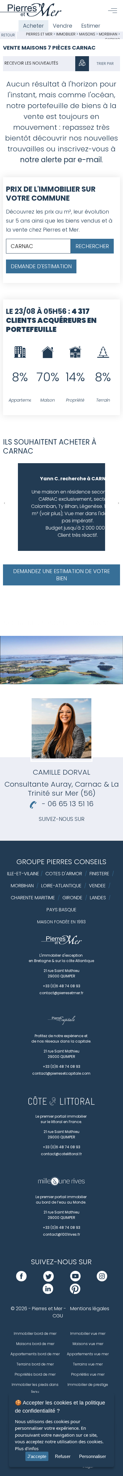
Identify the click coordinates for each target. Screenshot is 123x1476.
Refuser (62, 1456)
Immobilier (66, 34)
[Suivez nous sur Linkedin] (47, 1292)
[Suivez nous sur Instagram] (102, 1279)
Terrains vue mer (88, 1364)
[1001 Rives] (61, 1184)
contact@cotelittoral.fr (61, 1153)
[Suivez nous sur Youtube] (75, 1279)
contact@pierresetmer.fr (61, 992)
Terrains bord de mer (35, 1364)
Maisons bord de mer (35, 1343)
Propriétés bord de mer (35, 1374)
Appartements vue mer (88, 1353)
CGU (58, 1315)
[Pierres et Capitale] (61, 1023)
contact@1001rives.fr (61, 1234)
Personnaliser (92, 1456)
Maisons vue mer (88, 1343)
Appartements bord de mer (35, 1353)
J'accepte (36, 1456)
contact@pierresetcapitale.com (61, 1073)
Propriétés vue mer (87, 1374)
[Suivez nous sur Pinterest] (75, 1292)
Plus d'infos (27, 1448)
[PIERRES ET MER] (61, 942)
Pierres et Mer (39, 34)
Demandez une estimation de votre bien (61, 574)
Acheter (33, 25)
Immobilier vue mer (87, 1333)
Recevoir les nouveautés (31, 63)
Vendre (62, 25)
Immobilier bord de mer (35, 1333)
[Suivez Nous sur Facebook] (21, 1279)
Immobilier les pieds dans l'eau (35, 1388)
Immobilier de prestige (87, 1384)
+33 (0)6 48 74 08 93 (61, 986)
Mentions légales (89, 1308)
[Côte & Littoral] (61, 1103)
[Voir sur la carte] (82, 63)
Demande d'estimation (41, 266)
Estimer (90, 25)
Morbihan (108, 34)
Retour (8, 35)
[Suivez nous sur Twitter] (48, 1279)
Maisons (87, 34)
